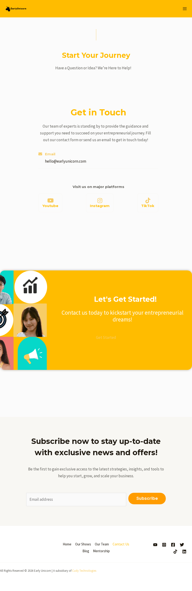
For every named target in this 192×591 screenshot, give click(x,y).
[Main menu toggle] (185, 8)
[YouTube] (155, 545)
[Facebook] (173, 545)
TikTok (147, 206)
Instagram (100, 206)
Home (67, 544)
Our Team (102, 544)
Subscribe (147, 498)
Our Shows (83, 544)
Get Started (106, 337)
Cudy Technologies (84, 571)
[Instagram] (100, 200)
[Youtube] (50, 200)
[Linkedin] (184, 551)
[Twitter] (182, 545)
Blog (85, 551)
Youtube (50, 206)
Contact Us (121, 544)
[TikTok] (148, 200)
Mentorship (101, 551)
